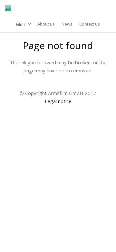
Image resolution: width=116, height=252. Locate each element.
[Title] (8, 8)
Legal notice (58, 101)
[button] (23, 24)
